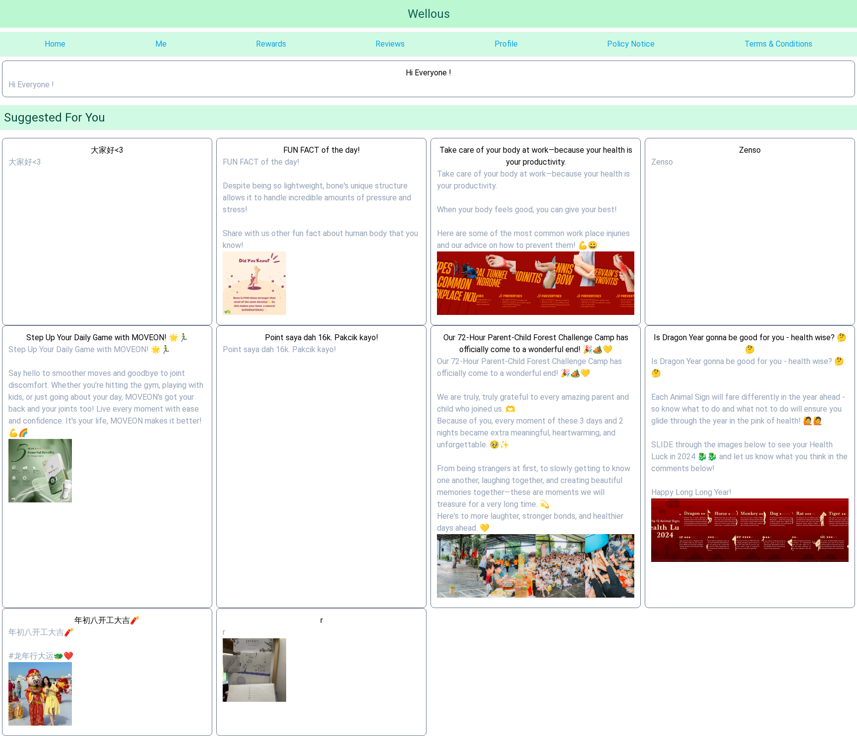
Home (55, 44)
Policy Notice (631, 44)
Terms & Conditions (778, 44)
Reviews (390, 44)
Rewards (271, 44)
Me (161, 44)
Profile (506, 44)
